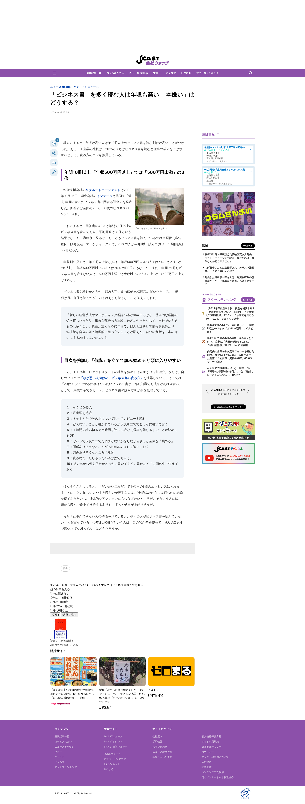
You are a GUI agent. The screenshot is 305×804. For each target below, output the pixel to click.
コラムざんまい (115, 72)
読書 (65, 568)
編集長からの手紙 (162, 756)
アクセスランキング (207, 72)
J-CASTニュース (113, 736)
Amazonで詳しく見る (64, 645)
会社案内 (157, 736)
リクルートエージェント (103, 190)
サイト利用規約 (210, 741)
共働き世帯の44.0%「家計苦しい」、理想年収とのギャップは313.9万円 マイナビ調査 (230, 328)
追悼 (205, 245)
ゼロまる (108, 769)
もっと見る (248, 299)
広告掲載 (206, 761)
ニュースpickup (60, 87)
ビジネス (186, 72)
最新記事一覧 (93, 72)
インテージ (104, 196)
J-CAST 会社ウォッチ (152, 60)
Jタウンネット (112, 764)
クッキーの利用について (215, 756)
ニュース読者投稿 (162, 751)
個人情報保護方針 (211, 736)
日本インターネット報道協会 (218, 777)
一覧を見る (248, 245)
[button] (54, 73)
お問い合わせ (159, 746)
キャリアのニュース (86, 87)
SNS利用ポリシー (212, 746)
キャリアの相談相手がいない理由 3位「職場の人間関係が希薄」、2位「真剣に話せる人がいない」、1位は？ (230, 371)
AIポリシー (208, 751)
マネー (157, 72)
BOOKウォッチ (112, 753)
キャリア (171, 72)
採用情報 (157, 741)
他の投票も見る (60, 589)
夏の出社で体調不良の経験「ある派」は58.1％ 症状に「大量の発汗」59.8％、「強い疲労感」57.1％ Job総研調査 (230, 341)
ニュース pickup (138, 72)
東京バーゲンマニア (115, 758)
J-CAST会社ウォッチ (115, 746)
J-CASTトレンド (113, 741)
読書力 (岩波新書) (61, 640)
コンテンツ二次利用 (213, 772)
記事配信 (206, 767)
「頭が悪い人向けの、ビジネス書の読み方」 (111, 378)
